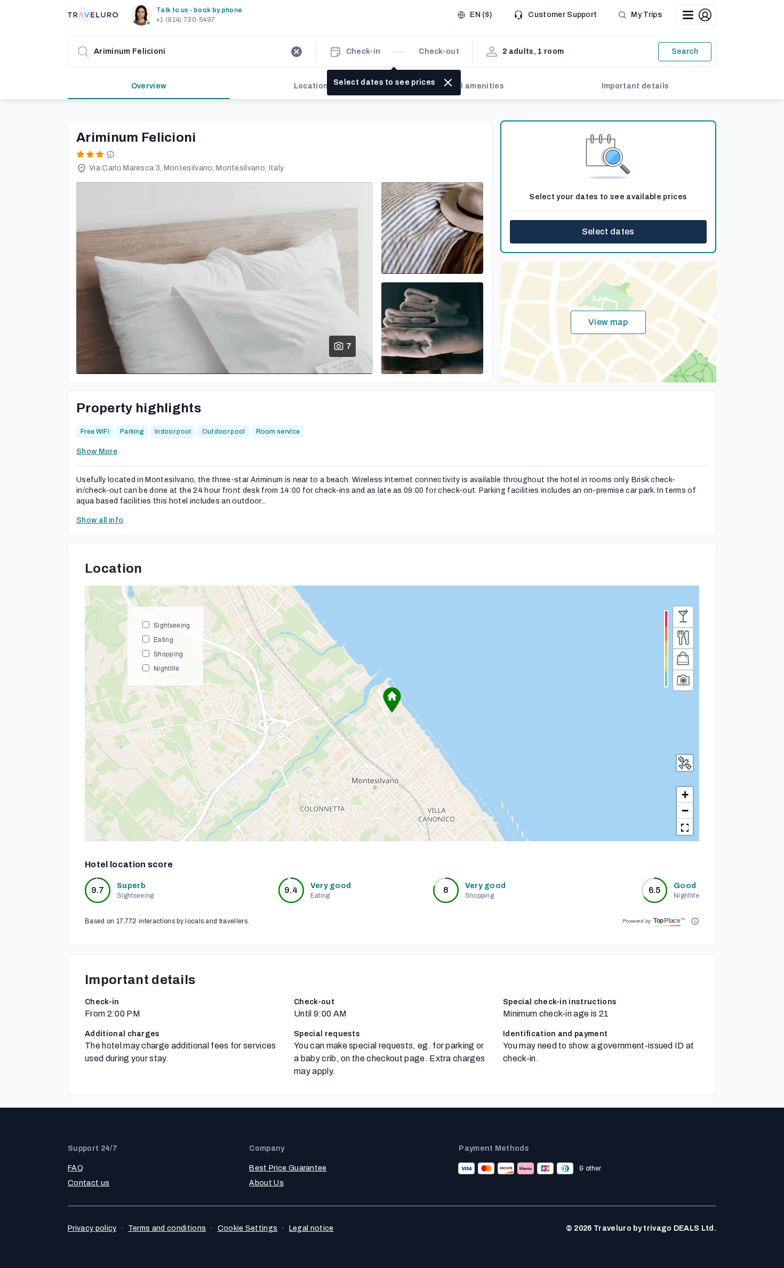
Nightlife (166, 667)
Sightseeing (172, 624)
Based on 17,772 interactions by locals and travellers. (167, 921)
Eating (163, 639)
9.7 (98, 890)
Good (685, 886)
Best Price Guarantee (287, 1168)
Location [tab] (311, 86)
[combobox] (190, 51)
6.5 (655, 890)
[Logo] (93, 14)
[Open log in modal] (696, 15)
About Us (266, 1183)
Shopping (168, 653)
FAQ (75, 1168)
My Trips (646, 15)
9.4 (291, 890)
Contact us (88, 1183)
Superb (131, 886)
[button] (188, 15)
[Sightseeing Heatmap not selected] (683, 680)
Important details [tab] (635, 86)
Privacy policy (92, 1228)
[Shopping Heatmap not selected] (683, 659)
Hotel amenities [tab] (473, 86)
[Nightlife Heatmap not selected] (683, 616)
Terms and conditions (167, 1228)
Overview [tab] (149, 86)
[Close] (448, 82)
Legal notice (311, 1228)
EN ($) (481, 15)
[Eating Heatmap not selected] (683, 637)
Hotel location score (129, 864)
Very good (330, 886)
